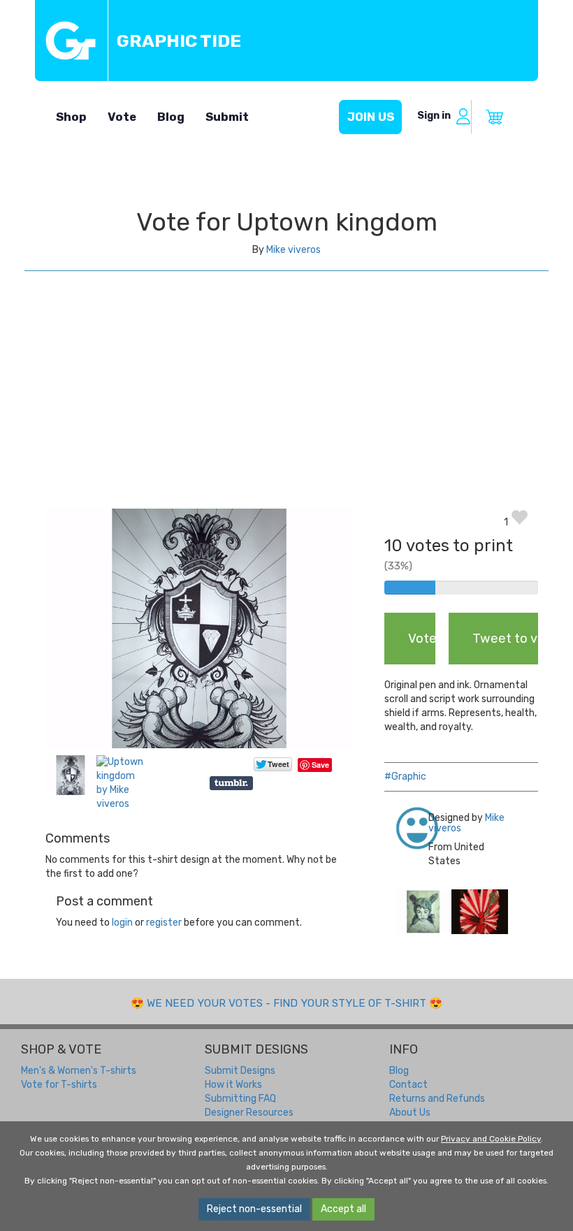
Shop (71, 117)
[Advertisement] (286, 404)
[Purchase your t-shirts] (494, 117)
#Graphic (405, 776)
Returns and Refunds (437, 1099)
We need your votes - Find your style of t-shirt (286, 1003)
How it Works (233, 1085)
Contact (408, 1085)
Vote (122, 117)
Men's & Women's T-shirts (78, 1071)
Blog (170, 117)
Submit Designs (240, 1071)
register (164, 922)
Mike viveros (293, 250)
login (122, 922)
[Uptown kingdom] (423, 911)
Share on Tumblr (232, 783)
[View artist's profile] (401, 828)
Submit (227, 117)
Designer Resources (249, 1113)
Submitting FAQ (240, 1099)
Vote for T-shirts (59, 1085)
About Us (409, 1113)
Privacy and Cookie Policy (491, 1139)
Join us (370, 117)
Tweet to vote (505, 638)
